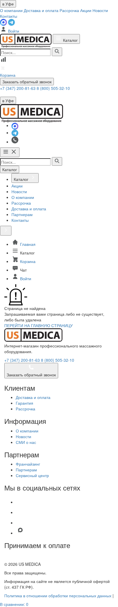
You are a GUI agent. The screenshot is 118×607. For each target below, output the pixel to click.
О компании (11, 10)
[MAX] (4, 22)
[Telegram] (11, 22)
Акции (85, 10)
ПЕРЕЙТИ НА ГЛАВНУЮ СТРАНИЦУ (38, 325)
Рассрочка (69, 10)
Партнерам (26, 469)
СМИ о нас (26, 442)
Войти (13, 31)
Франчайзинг (28, 464)
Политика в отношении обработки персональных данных (57, 595)
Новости (100, 10)
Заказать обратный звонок (27, 81)
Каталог (70, 40)
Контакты (8, 16)
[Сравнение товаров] (3, 61)
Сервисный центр (32, 475)
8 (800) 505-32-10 (53, 88)
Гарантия (24, 403)
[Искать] (57, 52)
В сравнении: (14, 604)
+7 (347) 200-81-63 (18, 88)
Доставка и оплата (41, 10)
